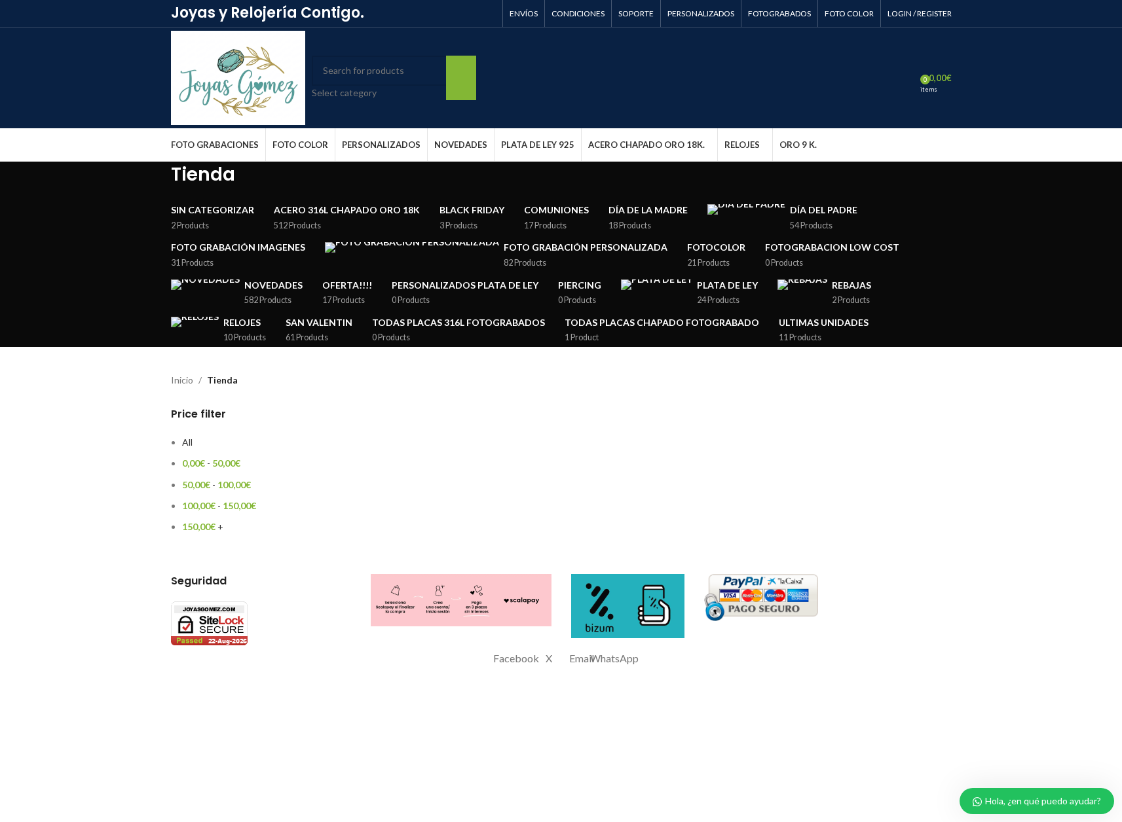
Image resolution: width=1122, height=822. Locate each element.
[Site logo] (238, 76)
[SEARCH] (461, 78)
